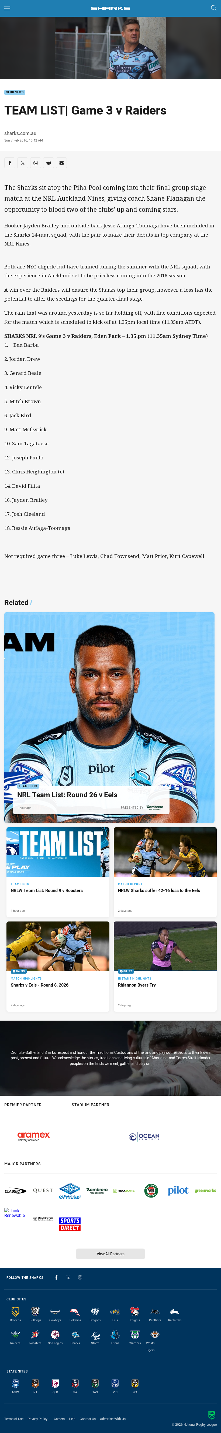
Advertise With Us (113, 1419)
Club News (15, 92)
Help (72, 1419)
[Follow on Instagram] (80, 1277)
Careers (59, 1419)
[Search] (214, 8)
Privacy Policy (37, 1419)
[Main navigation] (7, 8)
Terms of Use (13, 1419)
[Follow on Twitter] (68, 1277)
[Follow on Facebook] (56, 1277)
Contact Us (88, 1419)
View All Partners (111, 1253)
